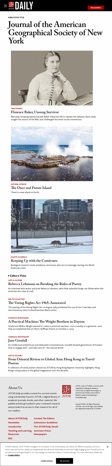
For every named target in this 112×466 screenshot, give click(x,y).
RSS (10, 438)
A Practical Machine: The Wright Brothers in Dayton (46, 322)
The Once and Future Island (31, 188)
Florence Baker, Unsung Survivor (35, 113)
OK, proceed (64, 461)
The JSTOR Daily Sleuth (46, 426)
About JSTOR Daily (18, 418)
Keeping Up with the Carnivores (34, 261)
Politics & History (16, 299)
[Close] (108, 447)
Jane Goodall (17, 341)
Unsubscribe (14, 426)
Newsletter (96, 7)
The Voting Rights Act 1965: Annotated (37, 303)
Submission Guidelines (46, 422)
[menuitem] (96, 8)
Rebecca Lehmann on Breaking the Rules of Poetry (44, 284)
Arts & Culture (15, 280)
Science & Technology (18, 318)
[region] (56, 454)
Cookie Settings (47, 460)
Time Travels (17, 108)
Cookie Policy (14, 455)
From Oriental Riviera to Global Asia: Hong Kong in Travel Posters (51, 362)
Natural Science (18, 184)
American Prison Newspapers (42, 432)
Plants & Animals (19, 257)
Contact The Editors (44, 418)
